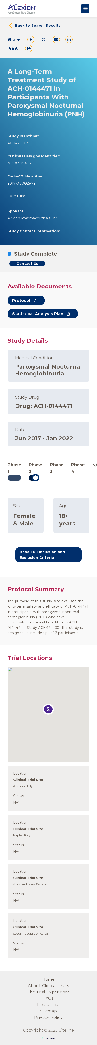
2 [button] (48, 709)
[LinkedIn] (69, 39)
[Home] (22, 9)
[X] (43, 39)
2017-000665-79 (22, 183)
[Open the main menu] (85, 8)
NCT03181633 (19, 163)
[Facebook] (30, 39)
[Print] (28, 48)
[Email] (56, 39)
